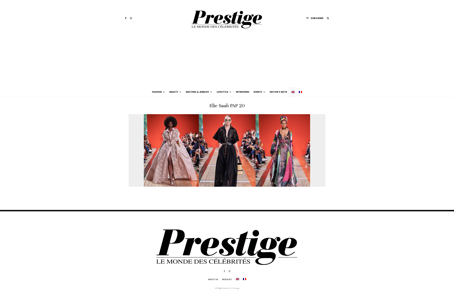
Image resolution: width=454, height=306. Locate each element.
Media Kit (227, 279)
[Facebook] (125, 18)
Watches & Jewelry (197, 91)
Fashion (157, 91)
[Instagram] (131, 18)
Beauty (173, 91)
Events (258, 91)
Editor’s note (278, 91)
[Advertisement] (227, 60)
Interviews (242, 91)
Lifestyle (222, 91)
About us (213, 279)
